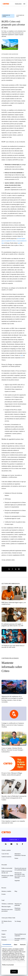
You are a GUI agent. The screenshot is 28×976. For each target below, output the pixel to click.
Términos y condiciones (7, 903)
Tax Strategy (18, 921)
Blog (16, 891)
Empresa (4, 937)
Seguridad (17, 880)
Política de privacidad (7, 868)
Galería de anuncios (6, 856)
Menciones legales (6, 906)
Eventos (4, 894)
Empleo (3, 934)
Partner (16, 858)
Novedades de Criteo (6, 16)
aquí (19, 243)
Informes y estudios (6, 891)
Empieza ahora (18, 3)
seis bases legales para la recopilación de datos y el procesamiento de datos (14, 241)
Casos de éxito (5, 853)
